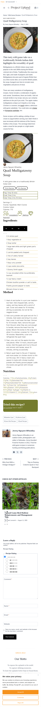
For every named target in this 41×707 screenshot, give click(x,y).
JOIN (10, 359)
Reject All (20, 703)
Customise (20, 697)
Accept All (21, 692)
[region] (20, 690)
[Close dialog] (39, 343)
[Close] (39, 675)
